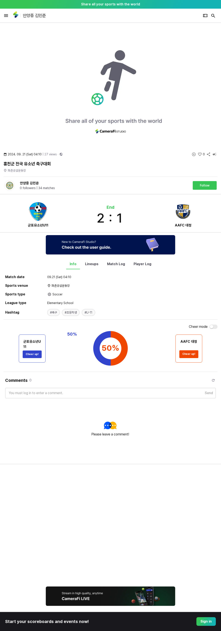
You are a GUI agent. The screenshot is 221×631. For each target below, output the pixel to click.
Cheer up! (32, 354)
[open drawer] (6, 15)
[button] (53, 312)
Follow (205, 185)
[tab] (73, 264)
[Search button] (213, 15)
